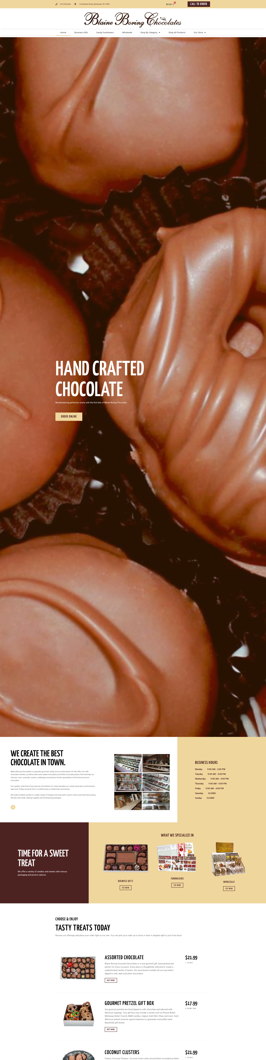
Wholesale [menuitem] (127, 32)
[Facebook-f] (13, 807)
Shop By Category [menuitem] (148, 32)
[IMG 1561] (128, 763)
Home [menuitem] (63, 32)
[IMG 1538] (156, 801)
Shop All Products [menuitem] (176, 32)
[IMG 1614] (128, 801)
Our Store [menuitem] (198, 32)
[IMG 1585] (156, 763)
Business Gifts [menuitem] (81, 32)
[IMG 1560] (156, 782)
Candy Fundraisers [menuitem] (105, 32)
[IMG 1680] (128, 782)
